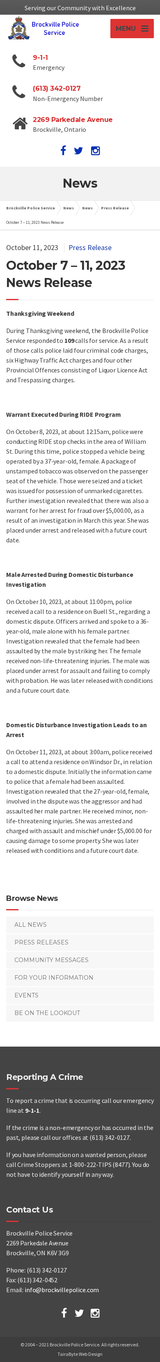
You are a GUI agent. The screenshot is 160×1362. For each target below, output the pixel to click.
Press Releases (41, 942)
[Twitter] (79, 1313)
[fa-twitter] (79, 150)
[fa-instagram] (95, 150)
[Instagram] (95, 1313)
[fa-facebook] (63, 150)
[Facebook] (64, 1313)
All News (30, 924)
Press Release (90, 247)
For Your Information (54, 977)
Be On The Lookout (47, 1013)
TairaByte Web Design (80, 1354)
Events (26, 995)
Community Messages (51, 960)
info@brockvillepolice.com (62, 1290)
